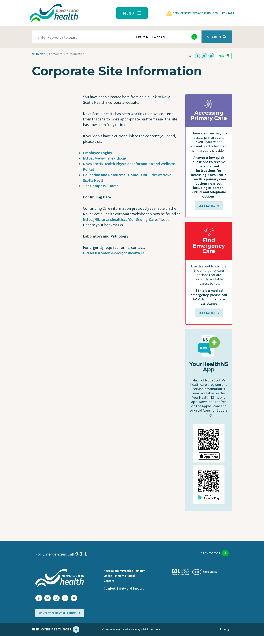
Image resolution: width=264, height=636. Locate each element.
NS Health (38, 54)
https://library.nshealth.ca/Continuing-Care (120, 219)
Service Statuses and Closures (195, 13)
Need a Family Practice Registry (124, 571)
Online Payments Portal (119, 576)
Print (222, 55)
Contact (228, 13)
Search (214, 37)
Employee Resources (51, 629)
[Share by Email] (211, 55)
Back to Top (211, 553)
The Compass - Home (101, 185)
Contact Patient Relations (57, 613)
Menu (129, 13)
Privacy (224, 629)
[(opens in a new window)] (197, 55)
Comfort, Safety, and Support (124, 588)
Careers (109, 581)
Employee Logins (97, 152)
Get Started (207, 205)
